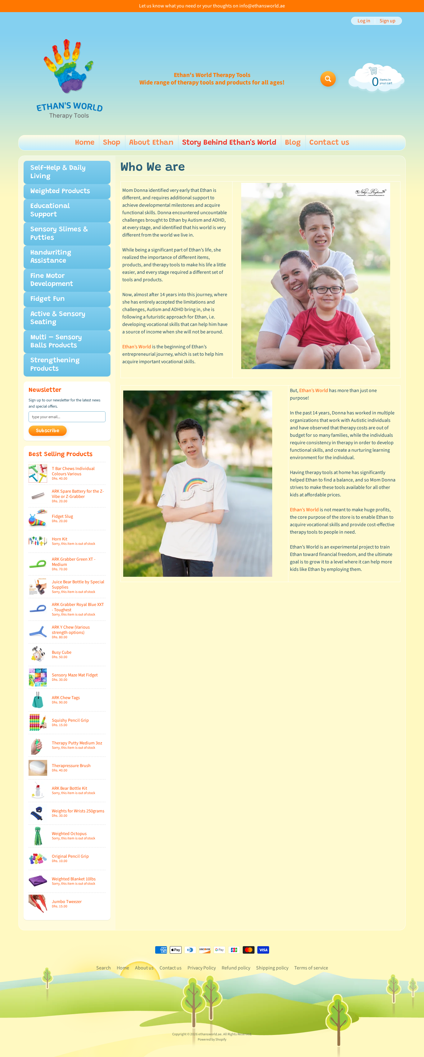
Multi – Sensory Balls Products (56, 341)
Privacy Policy (201, 967)
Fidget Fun (47, 299)
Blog (293, 143)
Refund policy (236, 967)
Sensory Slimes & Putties (59, 233)
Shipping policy (272, 967)
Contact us (329, 143)
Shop (111, 143)
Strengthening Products (55, 364)
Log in (364, 20)
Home (84, 143)
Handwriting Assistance (50, 257)
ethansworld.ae (210, 1034)
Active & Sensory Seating (57, 318)
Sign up (387, 20)
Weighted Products (60, 191)
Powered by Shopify (212, 1039)
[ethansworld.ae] (69, 79)
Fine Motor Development (51, 280)
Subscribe (47, 430)
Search (103, 967)
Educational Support (50, 210)
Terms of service (311, 967)
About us (144, 967)
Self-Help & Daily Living (58, 172)
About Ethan (151, 143)
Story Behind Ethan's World (229, 143)
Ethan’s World (136, 346)
